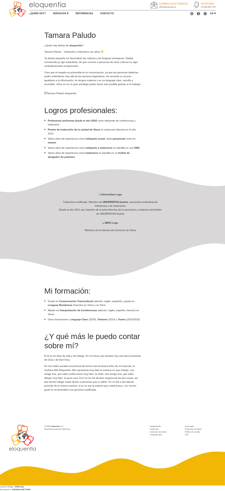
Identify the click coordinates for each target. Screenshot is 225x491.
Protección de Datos (193, 429)
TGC (187, 435)
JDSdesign (19, 487)
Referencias (84, 13)
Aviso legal (189, 426)
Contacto (107, 13)
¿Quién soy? (37, 13)
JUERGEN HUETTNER (21, 489)
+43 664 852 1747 (208, 7)
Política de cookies (192, 432)
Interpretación (155, 426)
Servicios (59, 13)
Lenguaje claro (156, 435)
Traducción (154, 429)
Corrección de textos (158, 432)
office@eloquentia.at (167, 7)
